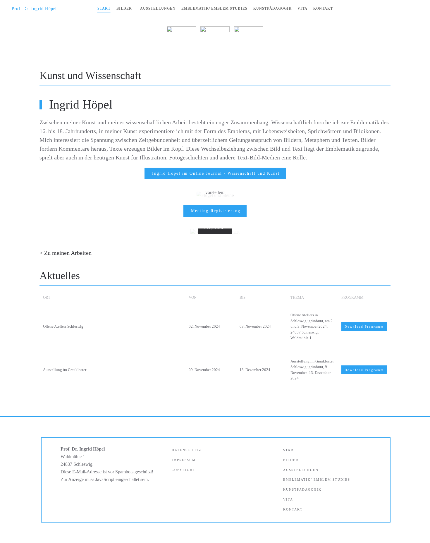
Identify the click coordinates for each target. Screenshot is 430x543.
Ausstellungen (158, 8)
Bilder (124, 8)
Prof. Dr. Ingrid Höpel (34, 8)
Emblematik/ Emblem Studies (214, 8)
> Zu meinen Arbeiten (65, 253)
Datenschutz (187, 450)
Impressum (184, 460)
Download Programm (364, 326)
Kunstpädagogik (272, 8)
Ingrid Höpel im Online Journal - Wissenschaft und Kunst (216, 173)
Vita (302, 8)
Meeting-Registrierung (215, 211)
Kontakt (323, 8)
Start (104, 8)
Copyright (183, 470)
